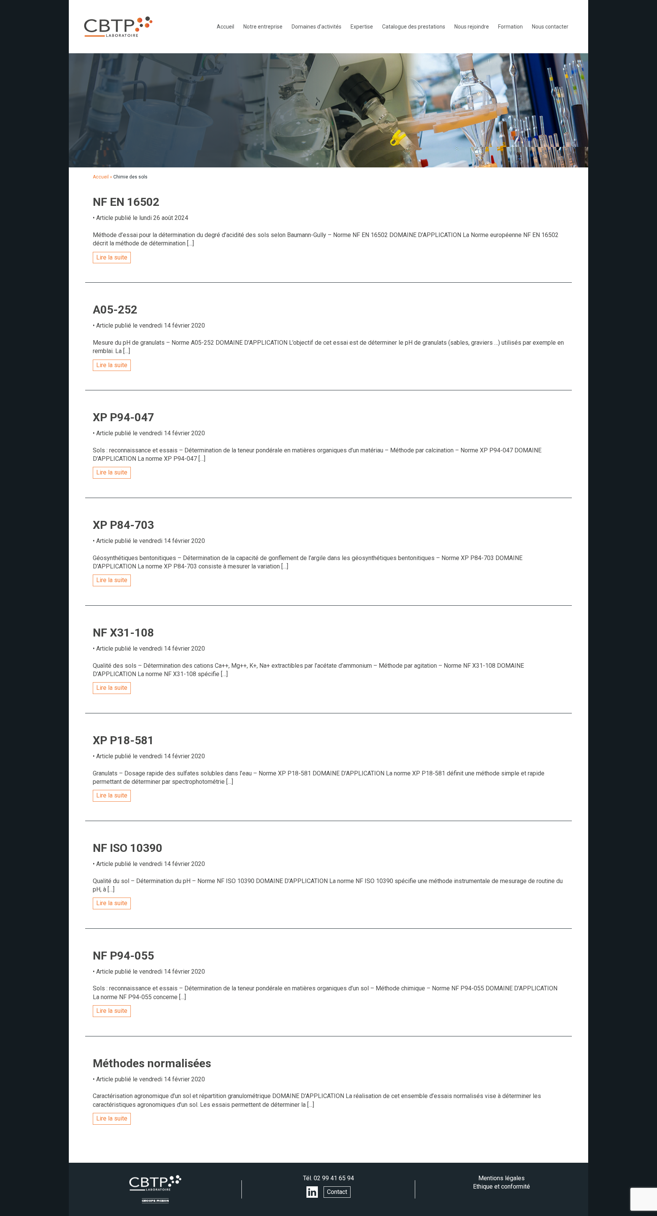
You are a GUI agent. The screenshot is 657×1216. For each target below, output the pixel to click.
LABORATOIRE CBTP (118, 26)
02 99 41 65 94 (334, 1178)
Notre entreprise (262, 27)
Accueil (225, 27)
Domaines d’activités (316, 27)
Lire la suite (111, 257)
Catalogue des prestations (413, 27)
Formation (510, 27)
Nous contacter (550, 27)
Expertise (362, 27)
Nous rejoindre (471, 27)
